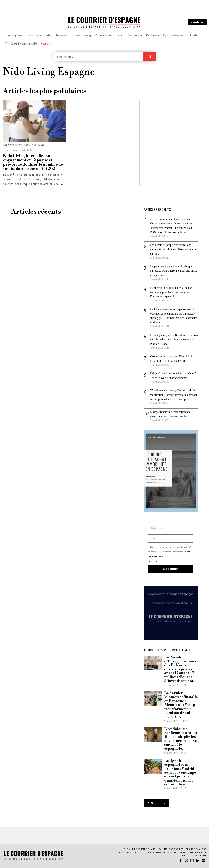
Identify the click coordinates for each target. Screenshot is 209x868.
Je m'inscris (146, 469)
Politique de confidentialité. (128, 483)
